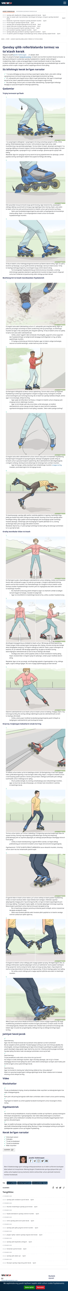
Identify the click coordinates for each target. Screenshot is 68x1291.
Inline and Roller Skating (39, 1183)
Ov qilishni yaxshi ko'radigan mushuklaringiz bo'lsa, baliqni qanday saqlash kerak (31, 33)
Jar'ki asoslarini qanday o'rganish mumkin (19, 30)
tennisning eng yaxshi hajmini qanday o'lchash (21, 28)
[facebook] (30, 1161)
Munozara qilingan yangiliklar (26, 11)
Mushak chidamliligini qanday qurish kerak (19, 1206)
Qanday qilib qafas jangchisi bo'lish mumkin (20, 1228)
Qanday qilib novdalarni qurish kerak (18, 1199)
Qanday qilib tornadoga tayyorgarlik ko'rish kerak (21, 24)
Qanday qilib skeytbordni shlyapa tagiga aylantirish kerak (24, 15)
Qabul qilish (29, 1287)
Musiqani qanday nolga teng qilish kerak (19, 1263)
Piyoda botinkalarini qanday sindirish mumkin (20, 1214)
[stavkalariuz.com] (6, 3)
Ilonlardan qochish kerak (14, 1249)
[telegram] (34, 1161)
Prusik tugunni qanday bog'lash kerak (18, 22)
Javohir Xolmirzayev (19, 55)
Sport (44, 15)
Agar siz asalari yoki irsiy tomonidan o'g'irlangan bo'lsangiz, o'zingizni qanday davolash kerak (33, 18)
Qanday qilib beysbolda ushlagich (17, 1242)
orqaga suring (57, 465)
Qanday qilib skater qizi (14, 1256)
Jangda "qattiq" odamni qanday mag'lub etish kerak (22, 1235)
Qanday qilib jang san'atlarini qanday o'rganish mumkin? (24, 32)
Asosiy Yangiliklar (9, 11)
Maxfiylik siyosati (52, 1277)
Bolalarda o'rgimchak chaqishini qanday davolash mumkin (24, 21)
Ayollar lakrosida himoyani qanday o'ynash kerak (21, 26)
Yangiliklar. (8, 1192)
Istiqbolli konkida (25, 57)
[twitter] (42, 1161)
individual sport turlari (24, 1183)
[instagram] (38, 1161)
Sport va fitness (11, 1183)
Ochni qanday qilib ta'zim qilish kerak (18, 1221)
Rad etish (40, 1287)
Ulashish (7, 1150)
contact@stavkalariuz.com (9, 1280)
